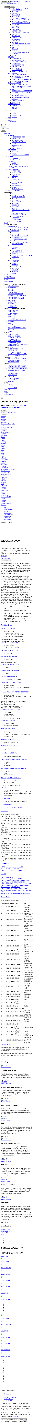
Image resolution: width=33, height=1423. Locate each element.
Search (3, 126)
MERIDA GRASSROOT (19, 71)
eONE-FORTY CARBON (19, 21)
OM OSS (11, 57)
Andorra (3, 416)
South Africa (4, 490)
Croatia (3, 430)
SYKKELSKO (16, 266)
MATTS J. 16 (16, 174)
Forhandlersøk (12, 121)
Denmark (3, 433)
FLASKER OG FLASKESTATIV (22, 255)
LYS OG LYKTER (17, 250)
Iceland (3, 445)
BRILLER (15, 271)
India (2, 446)
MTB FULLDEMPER (18, 137)
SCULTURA (16, 50)
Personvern (15, 1416)
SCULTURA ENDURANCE (20, 52)
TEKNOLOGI (12, 73)
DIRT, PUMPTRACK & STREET (18, 166)
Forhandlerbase (8, 1399)
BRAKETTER (16, 249)
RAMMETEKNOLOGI (19, 78)
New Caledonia (5, 471)
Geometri (7, 511)
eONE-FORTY (16, 16)
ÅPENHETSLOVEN (18, 66)
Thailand (3, 500)
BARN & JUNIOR (13, 169)
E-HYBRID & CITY (14, 208)
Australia (3, 419)
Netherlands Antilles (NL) (8, 469)
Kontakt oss (7, 1394)
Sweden (3, 493)
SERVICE (11, 89)
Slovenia (3, 488)
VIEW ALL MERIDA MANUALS (14, 807)
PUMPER (15, 253)
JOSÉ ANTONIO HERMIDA (21, 84)
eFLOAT (14, 13)
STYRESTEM (16, 234)
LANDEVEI (12, 150)
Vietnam (3, 505)
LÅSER (14, 258)
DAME (14, 187)
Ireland (3, 448)
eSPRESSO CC (16, 31)
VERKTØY (15, 257)
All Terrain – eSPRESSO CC (20, 214)
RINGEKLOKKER (18, 252)
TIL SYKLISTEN (13, 260)
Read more (4, 556)
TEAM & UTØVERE (14, 83)
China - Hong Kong (6, 427)
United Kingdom (6, 503)
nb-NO (6, 391)
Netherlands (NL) (6, 467)
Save (25, 1421)
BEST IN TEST (16, 107)
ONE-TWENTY (17, 34)
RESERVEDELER (17, 244)
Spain (2, 492)
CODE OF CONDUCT (19, 62)
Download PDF (5, 1044)
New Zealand (5, 472)
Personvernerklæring (10, 1397)
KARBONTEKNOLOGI (19, 74)
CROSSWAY (16, 159)
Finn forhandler (5, 558)
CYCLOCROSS (17, 182)
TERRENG (11, 135)
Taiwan (3, 498)
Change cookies (13, 1419)
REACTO (15, 49)
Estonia (3, 437)
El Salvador (4, 435)
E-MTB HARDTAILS (18, 197)
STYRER (15, 232)
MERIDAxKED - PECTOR (20, 229)
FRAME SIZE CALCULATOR (21, 92)
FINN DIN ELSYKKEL (15, 221)
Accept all (4, 1419)
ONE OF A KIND (17, 105)
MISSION (15, 53)
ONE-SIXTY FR (17, 37)
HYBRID (11, 156)
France (3, 440)
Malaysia (3, 461)
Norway (3, 476)
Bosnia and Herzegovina (8, 424)
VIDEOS (14, 109)
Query (2, 125)
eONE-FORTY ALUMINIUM (21, 23)
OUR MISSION (16, 58)
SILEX (14, 55)
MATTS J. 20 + (16, 172)
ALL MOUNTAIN (17, 145)
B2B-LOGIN (8, 276)
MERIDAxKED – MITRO (20, 227)
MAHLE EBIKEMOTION (20, 81)
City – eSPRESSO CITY (19, 216)
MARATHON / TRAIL (19, 142)
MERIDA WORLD (14, 104)
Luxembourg (4, 459)
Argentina (4, 417)
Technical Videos (9, 514)
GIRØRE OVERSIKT (18, 100)
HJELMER (15, 265)
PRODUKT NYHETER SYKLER (18, 32)
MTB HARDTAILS (18, 138)
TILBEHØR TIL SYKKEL (20, 242)
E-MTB (10, 193)
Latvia (2, 456)
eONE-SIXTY (16, 15)
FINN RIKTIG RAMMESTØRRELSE (19, 95)
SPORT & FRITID (17, 148)
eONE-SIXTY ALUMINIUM (20, 19)
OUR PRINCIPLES (18, 60)
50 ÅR (6, 223)
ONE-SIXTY (16, 36)
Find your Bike (12, 117)
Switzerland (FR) (6, 497)
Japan (2, 453)
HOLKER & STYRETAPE (20, 236)
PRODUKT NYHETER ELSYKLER (19, 8)
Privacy (14, 112)
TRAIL (14, 143)
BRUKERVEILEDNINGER (20, 97)
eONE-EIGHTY (17, 11)
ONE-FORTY (16, 39)
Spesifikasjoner (8, 509)
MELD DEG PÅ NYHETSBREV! (17, 69)
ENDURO (15, 146)
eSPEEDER (15, 218)
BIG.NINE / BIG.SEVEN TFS (21, 44)
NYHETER (7, 274)
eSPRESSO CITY (17, 29)
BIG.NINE (15, 42)
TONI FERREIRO (17, 87)
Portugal (3, 480)
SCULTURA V (16, 115)
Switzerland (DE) (6, 495)
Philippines (4, 477)
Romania (3, 482)
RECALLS (15, 99)
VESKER (15, 247)
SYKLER (7, 134)
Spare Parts (7, 516)
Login (10, 120)
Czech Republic (5, 432)
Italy (2, 451)
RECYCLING (16, 102)
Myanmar (3, 466)
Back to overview (6, 1067)
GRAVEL (11, 161)
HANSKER (15, 268)
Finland (3, 438)
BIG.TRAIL (15, 45)
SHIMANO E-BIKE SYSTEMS (21, 79)
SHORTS (14, 263)
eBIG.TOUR (15, 26)
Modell (6, 508)
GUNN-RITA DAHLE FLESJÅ (21, 86)
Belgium (3, 422)
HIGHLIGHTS (12, 226)
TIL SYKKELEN (13, 245)
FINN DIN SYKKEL (14, 190)
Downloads (7, 513)
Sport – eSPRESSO (17, 213)
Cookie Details (23, 1419)
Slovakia (3, 487)
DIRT (13, 47)
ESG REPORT (16, 63)
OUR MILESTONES (18, 65)
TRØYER (15, 261)
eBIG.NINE (15, 24)
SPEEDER (15, 158)
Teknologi (7, 517)
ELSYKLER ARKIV (14, 219)
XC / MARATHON (17, 140)
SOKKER (15, 270)
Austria (3, 420)
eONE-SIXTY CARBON (19, 18)
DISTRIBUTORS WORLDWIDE (22, 91)
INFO (10, 110)
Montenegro (4, 464)
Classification (8, 519)
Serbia (2, 484)
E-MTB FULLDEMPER (19, 195)
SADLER (15, 240)
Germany (3, 442)
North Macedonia (6, 474)
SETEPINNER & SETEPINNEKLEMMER (19, 238)
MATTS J (15, 176)
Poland (3, 479)
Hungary (3, 443)
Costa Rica (4, 429)
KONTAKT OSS (9, 278)
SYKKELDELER (13, 231)
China (2, 425)
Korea (2, 454)
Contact (14, 113)
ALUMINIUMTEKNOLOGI (20, 76)
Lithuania (3, 458)
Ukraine (3, 501)
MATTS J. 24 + (16, 171)
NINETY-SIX (16, 40)
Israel (2, 450)
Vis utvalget (4, 1256)
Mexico (3, 463)
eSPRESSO (15, 28)
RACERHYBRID (17, 185)
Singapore (4, 485)
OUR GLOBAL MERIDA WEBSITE (13, 406)
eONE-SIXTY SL (17, 10)
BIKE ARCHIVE (13, 177)
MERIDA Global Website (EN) (10, 412)
